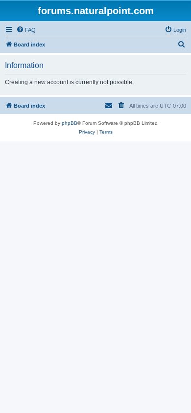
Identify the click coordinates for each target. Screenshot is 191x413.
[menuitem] (26, 30)
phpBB (69, 123)
